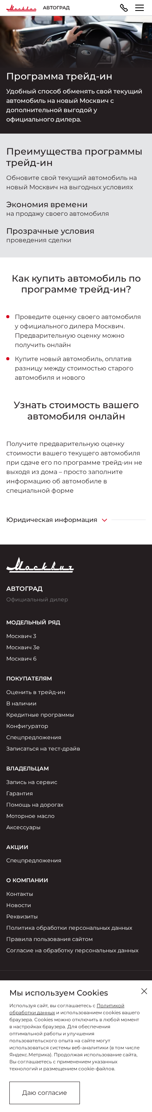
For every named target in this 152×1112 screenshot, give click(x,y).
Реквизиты (22, 916)
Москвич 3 (21, 636)
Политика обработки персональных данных (69, 927)
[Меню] (139, 8)
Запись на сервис (31, 782)
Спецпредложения (33, 737)
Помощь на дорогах (34, 804)
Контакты (19, 893)
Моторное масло (30, 815)
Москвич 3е (23, 647)
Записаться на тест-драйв (43, 748)
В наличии (21, 703)
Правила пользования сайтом (49, 939)
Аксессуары (23, 827)
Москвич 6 (21, 658)
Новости (18, 905)
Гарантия (19, 793)
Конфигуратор (27, 726)
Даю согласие (44, 1092)
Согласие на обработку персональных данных (72, 950)
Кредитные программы (40, 714)
